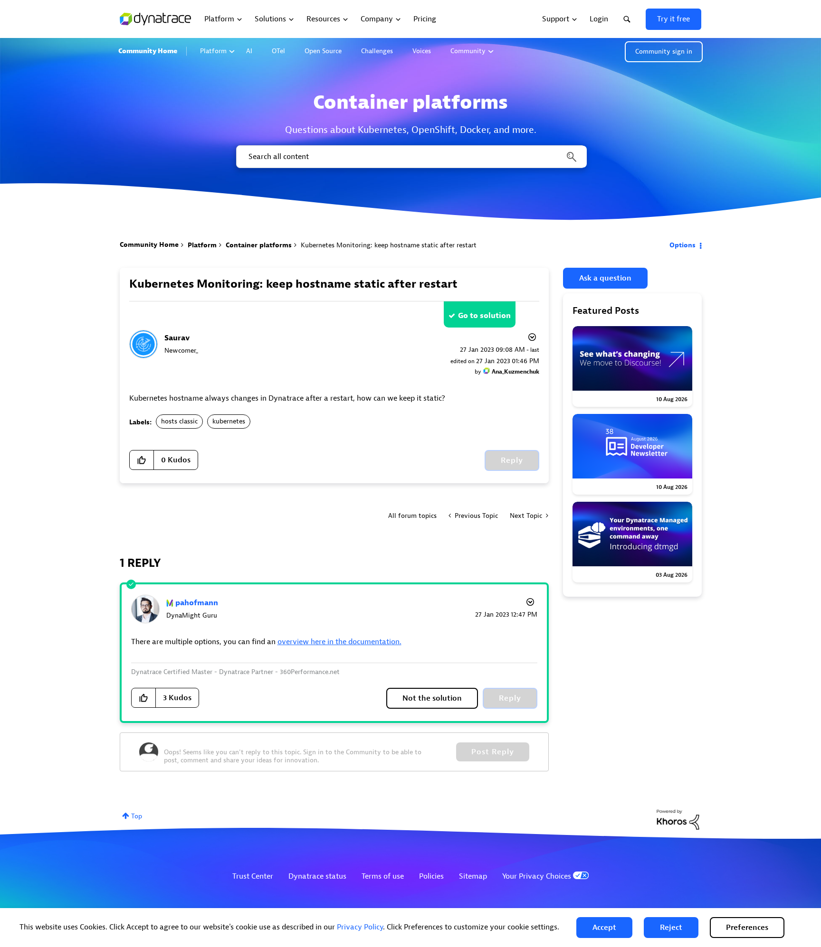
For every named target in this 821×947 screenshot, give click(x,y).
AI (249, 51)
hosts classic (179, 421)
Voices (421, 51)
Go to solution (484, 315)
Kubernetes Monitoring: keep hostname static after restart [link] (389, 245)
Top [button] (136, 816)
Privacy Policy (360, 927)
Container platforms (259, 245)
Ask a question (605, 278)
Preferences (747, 927)
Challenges (377, 51)
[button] (604, 927)
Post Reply (492, 752)
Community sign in (663, 51)
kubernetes (228, 421)
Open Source (323, 51)
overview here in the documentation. (339, 642)
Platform (213, 51)
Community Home (147, 51)
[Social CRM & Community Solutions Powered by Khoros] (678, 819)
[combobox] (410, 156)
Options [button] (682, 245)
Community (468, 51)
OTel (278, 51)
